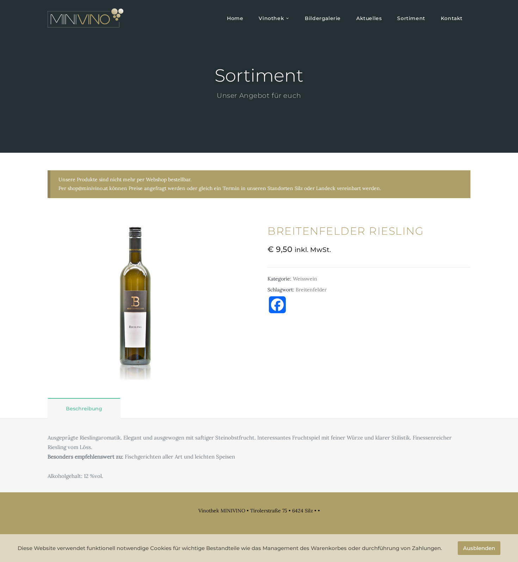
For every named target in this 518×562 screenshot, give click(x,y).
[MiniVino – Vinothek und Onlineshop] (85, 18)
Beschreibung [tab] (84, 408)
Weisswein (305, 279)
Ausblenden (479, 548)
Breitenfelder (311, 289)
